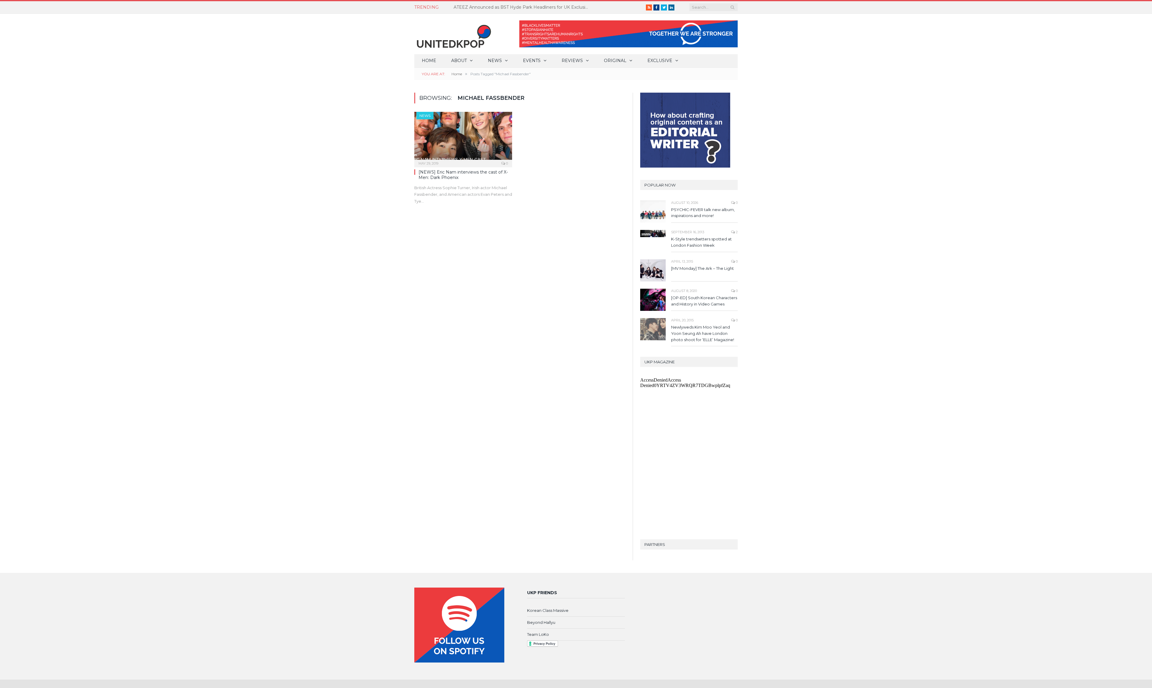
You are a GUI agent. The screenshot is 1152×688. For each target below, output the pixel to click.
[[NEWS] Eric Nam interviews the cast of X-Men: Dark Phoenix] (463, 137)
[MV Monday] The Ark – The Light (702, 268)
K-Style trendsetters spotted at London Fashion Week (701, 242)
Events (532, 60)
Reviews (572, 60)
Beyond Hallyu (541, 622)
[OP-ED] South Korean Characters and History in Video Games (704, 300)
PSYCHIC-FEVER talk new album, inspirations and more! (703, 212)
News (495, 60)
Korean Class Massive (547, 610)
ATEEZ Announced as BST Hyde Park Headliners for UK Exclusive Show (523, 7)
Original (615, 60)
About (459, 60)
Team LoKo (538, 634)
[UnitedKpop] (453, 34)
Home (429, 60)
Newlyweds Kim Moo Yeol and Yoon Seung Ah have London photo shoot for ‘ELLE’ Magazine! (702, 333)
